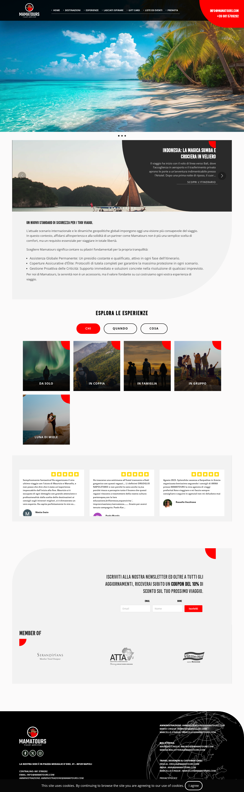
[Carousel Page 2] (122, 136)
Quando (120, 328)
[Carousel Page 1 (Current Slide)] (118, 136)
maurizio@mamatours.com (197, 746)
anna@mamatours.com (182, 767)
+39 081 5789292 (228, 16)
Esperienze (92, 10)
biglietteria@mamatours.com (187, 749)
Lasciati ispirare (113, 10)
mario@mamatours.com (192, 728)
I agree (194, 785)
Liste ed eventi (153, 10)
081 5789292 (41, 771)
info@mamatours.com (224, 11)
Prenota (173, 10)
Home (56, 10)
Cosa (154, 328)
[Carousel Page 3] (125, 136)
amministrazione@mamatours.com (203, 725)
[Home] (29, 10)
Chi (88, 328)
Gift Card (134, 10)
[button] (109, 208)
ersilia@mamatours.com (184, 764)
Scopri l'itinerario (201, 182)
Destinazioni (73, 10)
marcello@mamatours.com (199, 732)
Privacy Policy (168, 778)
